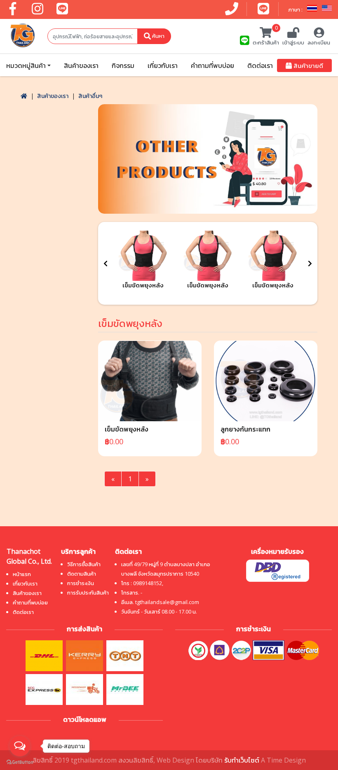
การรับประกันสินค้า (88, 592)
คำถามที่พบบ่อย (212, 65)
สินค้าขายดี (307, 65)
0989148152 (147, 583)
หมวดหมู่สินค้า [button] (26, 65)
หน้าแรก (22, 574)
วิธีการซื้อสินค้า (84, 564)
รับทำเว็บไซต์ (241, 760)
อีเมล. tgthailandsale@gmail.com (160, 602)
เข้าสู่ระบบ (293, 42)
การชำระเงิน (80, 583)
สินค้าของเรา (81, 65)
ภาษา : (296, 9)
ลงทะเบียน (318, 42)
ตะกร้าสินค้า (266, 36)
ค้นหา (157, 36)
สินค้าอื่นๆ (90, 96)
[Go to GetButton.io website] (20, 761)
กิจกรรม (123, 65)
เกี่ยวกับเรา (163, 65)
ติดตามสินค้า (81, 573)
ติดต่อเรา (260, 65)
